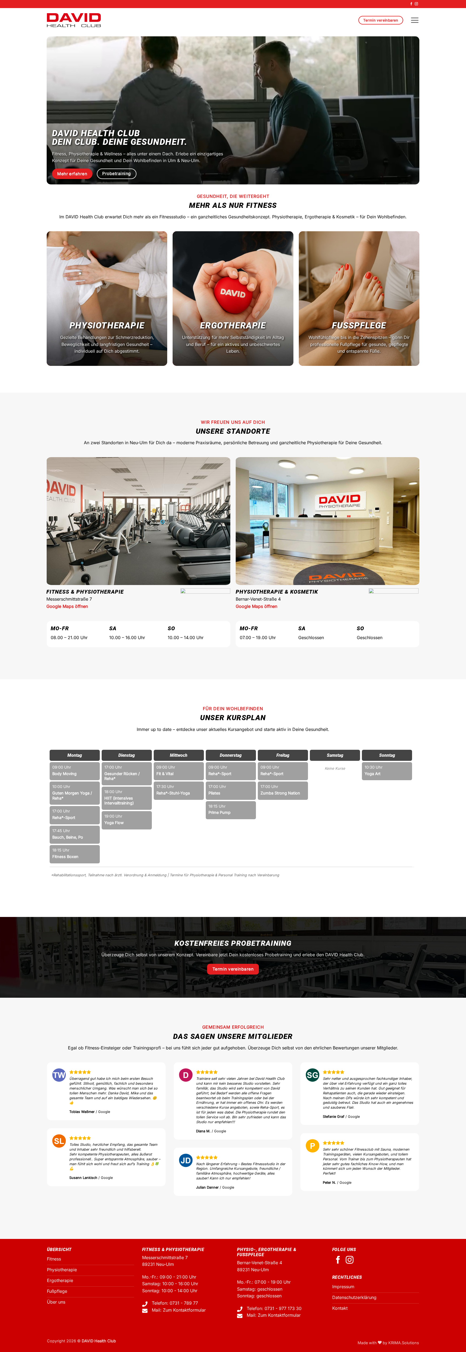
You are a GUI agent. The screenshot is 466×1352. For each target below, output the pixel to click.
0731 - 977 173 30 (283, 1308)
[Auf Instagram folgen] (416, 4)
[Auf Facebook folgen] (411, 4)
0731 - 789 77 (184, 1303)
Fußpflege (359, 325)
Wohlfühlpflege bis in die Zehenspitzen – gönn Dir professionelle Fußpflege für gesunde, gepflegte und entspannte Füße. (359, 344)
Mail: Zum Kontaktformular (179, 1310)
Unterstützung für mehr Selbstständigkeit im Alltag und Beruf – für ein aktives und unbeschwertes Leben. (233, 344)
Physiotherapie (107, 325)
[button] (414, 20)
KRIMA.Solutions (403, 1342)
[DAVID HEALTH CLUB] (74, 20)
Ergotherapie (233, 325)
